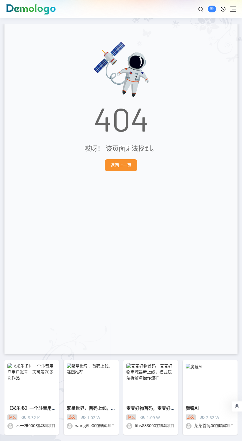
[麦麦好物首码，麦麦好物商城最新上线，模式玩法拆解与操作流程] (150, 382)
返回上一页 (121, 165)
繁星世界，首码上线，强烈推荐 (98, 408)
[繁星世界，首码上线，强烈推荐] (91, 382)
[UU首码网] (33, 9)
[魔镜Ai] (210, 382)
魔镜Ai (192, 408)
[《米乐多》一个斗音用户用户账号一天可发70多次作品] (31, 382)
